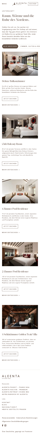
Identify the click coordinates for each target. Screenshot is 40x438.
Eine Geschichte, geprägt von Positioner (17, 431)
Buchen (33, 4)
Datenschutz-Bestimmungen (27, 418)
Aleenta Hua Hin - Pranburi (15, 389)
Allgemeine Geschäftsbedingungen (15, 421)
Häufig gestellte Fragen (14, 409)
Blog (4, 404)
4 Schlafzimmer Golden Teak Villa (19, 334)
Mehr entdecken (10, 105)
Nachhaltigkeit (9, 407)
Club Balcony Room (12, 144)
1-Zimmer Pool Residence (15, 209)
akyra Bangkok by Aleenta (15, 394)
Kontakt (6, 402)
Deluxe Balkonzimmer (13, 81)
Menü (4, 4)
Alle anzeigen (10, 46)
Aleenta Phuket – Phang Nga (15, 387)
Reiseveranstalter (8, 418)
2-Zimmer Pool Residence (15, 271)
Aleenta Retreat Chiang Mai (15, 392)
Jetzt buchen (10, 98)
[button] (33, 71)
